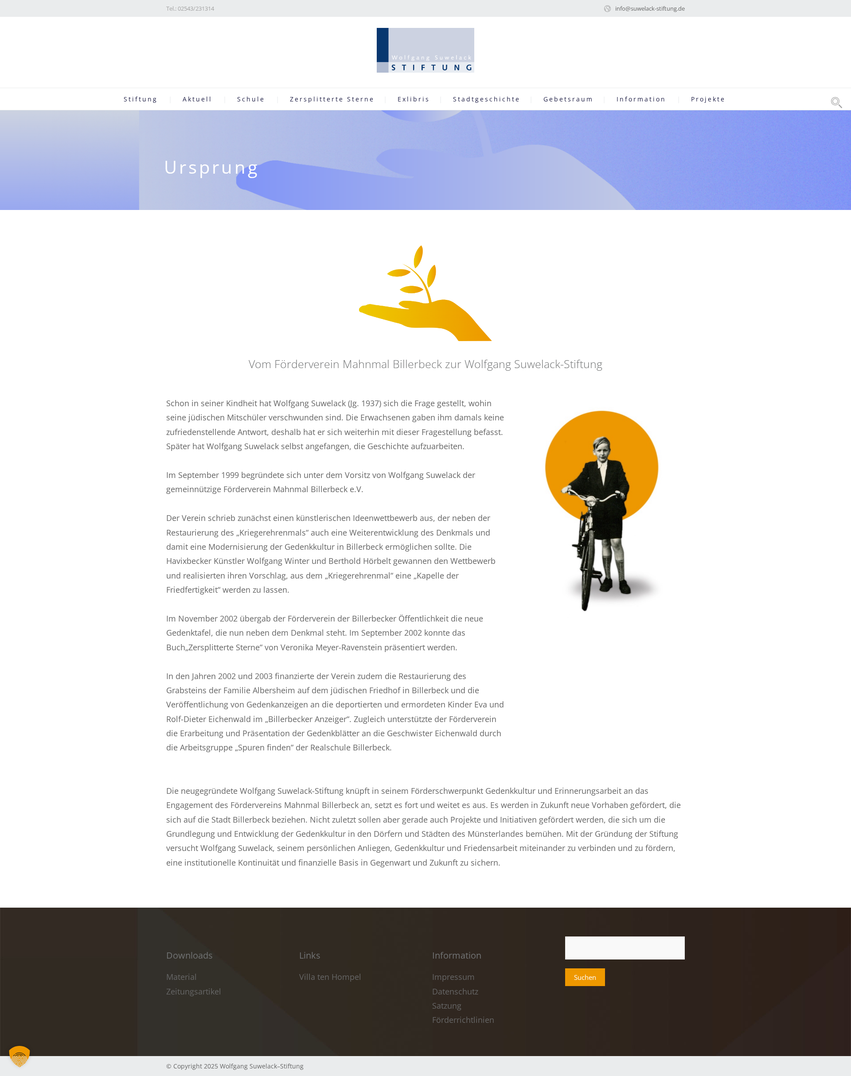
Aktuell (197, 99)
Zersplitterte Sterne (332, 99)
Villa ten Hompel (330, 976)
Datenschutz (455, 991)
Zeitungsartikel (193, 991)
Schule (251, 99)
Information (641, 99)
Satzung (446, 1005)
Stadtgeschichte (486, 99)
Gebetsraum (568, 99)
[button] (19, 1056)
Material (181, 976)
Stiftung (141, 99)
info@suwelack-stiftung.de (650, 8)
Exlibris (414, 99)
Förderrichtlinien (463, 1019)
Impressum (454, 976)
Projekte (708, 99)
